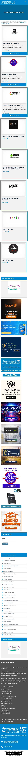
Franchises (13, 21)
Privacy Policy (10, 721)
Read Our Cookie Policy (14, 755)
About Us (4, 721)
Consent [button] (19, 753)
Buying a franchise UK (6, 701)
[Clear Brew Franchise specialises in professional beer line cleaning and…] (14, 289)
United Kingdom (22, 21)
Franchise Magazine (5, 713)
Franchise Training (5, 712)
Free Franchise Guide (6, 689)
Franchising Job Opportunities (8, 708)
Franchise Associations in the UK (8, 696)
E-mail (4, 538)
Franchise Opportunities (7, 703)
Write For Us (4, 706)
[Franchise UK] (8, 2)
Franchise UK (5, 21)
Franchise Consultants (6, 691)
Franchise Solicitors (5, 710)
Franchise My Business (6, 700)
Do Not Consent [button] (11, 753)
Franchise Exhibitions (6, 695)
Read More (5, 50)
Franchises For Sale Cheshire (10, 22)
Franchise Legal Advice (6, 693)
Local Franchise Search (6, 698)
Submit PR (3, 705)
